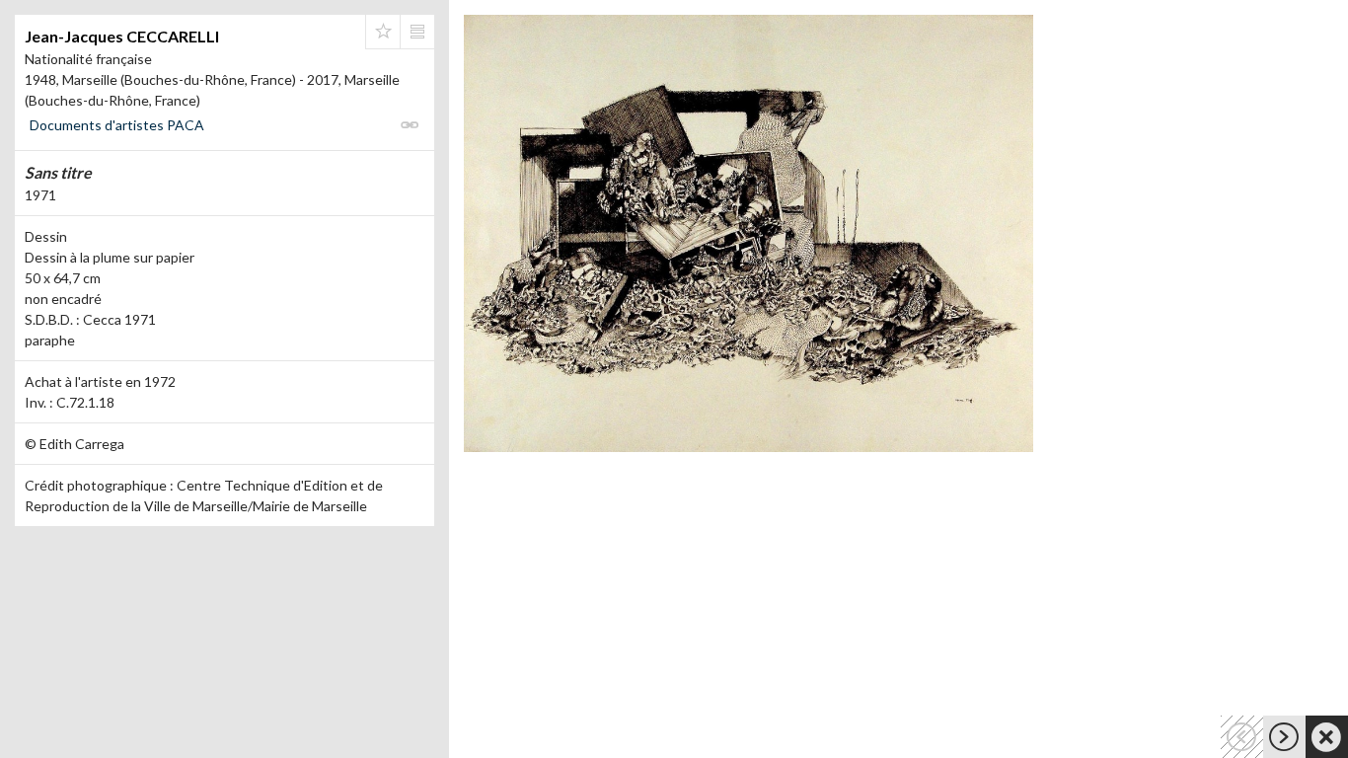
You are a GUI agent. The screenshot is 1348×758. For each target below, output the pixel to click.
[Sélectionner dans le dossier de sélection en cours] (383, 31)
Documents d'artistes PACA (117, 124)
